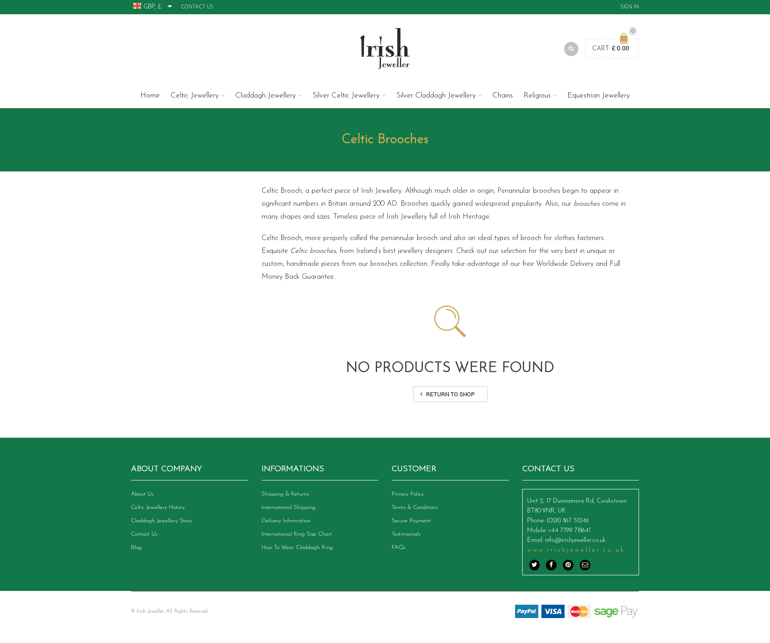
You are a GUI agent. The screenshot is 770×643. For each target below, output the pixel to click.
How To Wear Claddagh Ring (297, 547)
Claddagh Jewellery (265, 95)
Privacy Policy (408, 494)
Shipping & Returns (285, 494)
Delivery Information (286, 521)
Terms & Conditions (415, 507)
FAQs (398, 547)
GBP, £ (152, 7)
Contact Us (197, 7)
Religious (537, 95)
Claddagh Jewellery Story (161, 521)
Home (150, 95)
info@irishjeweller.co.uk (575, 540)
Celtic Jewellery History (158, 507)
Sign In (629, 7)
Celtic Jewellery (195, 95)
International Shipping (288, 507)
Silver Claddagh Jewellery (436, 95)
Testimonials (406, 534)
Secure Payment (411, 521)
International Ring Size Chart (297, 534)
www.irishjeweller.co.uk (576, 550)
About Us (142, 494)
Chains (502, 95)
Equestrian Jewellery (598, 95)
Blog (136, 547)
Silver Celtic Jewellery (346, 95)
